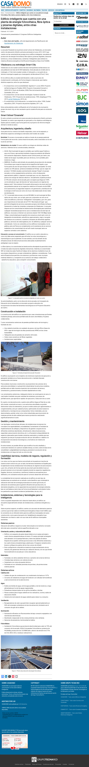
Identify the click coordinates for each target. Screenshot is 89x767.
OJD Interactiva (23, 704)
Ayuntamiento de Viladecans (13, 43)
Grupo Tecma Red (80, 686)
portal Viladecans (14, 99)
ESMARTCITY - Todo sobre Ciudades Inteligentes (74, 709)
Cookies (65, 764)
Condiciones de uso (48, 764)
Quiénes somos (19, 764)
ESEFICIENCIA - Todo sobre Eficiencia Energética (74, 706)
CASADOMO (16, 5)
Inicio (2, 13)
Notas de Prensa (36, 764)
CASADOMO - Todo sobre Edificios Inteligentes (73, 697)
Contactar (71, 764)
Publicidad (28, 764)
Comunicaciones (10, 13)
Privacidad (58, 764)
